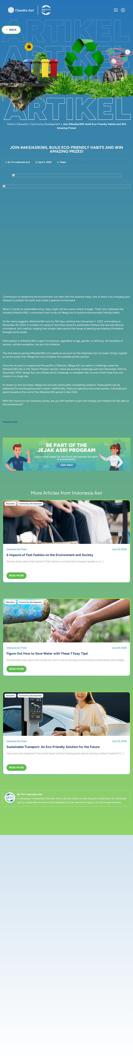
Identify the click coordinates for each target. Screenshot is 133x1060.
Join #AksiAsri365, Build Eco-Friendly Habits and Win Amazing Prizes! (66, 149)
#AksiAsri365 (10, 421)
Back (13, 29)
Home (10, 124)
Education (23, 124)
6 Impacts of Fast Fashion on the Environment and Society (49, 555)
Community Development (45, 124)
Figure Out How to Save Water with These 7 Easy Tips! (47, 653)
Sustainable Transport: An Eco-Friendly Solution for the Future (53, 747)
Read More (16, 575)
